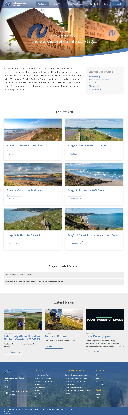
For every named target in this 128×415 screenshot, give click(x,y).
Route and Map (94, 76)
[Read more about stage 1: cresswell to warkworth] (33, 130)
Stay (97, 378)
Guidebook (93, 4)
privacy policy (54, 409)
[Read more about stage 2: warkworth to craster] (94, 130)
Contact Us (117, 4)
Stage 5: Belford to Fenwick (24, 235)
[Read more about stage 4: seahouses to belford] (94, 174)
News (106, 4)
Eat (97, 375)
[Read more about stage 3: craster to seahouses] (33, 174)
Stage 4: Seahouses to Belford (86, 190)
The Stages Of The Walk (43, 381)
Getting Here (94, 83)
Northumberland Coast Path (32, 409)
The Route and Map (41, 375)
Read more (13, 154)
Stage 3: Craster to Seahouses (25, 190)
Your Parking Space (98, 336)
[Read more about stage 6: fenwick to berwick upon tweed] (94, 219)
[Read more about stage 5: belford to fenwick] (33, 219)
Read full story (12, 352)
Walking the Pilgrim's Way (43, 378)
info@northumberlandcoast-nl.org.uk (18, 392)
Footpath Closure (56, 336)
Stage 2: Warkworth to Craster (87, 145)
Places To (57, 4)
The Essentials (94, 86)
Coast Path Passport (76, 4)
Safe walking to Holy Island (99, 80)
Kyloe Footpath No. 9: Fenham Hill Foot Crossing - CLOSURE (22, 337)
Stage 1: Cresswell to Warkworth (27, 145)
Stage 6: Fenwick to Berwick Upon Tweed (93, 235)
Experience (100, 384)
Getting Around (95, 89)
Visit (97, 381)
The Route (42, 4)
